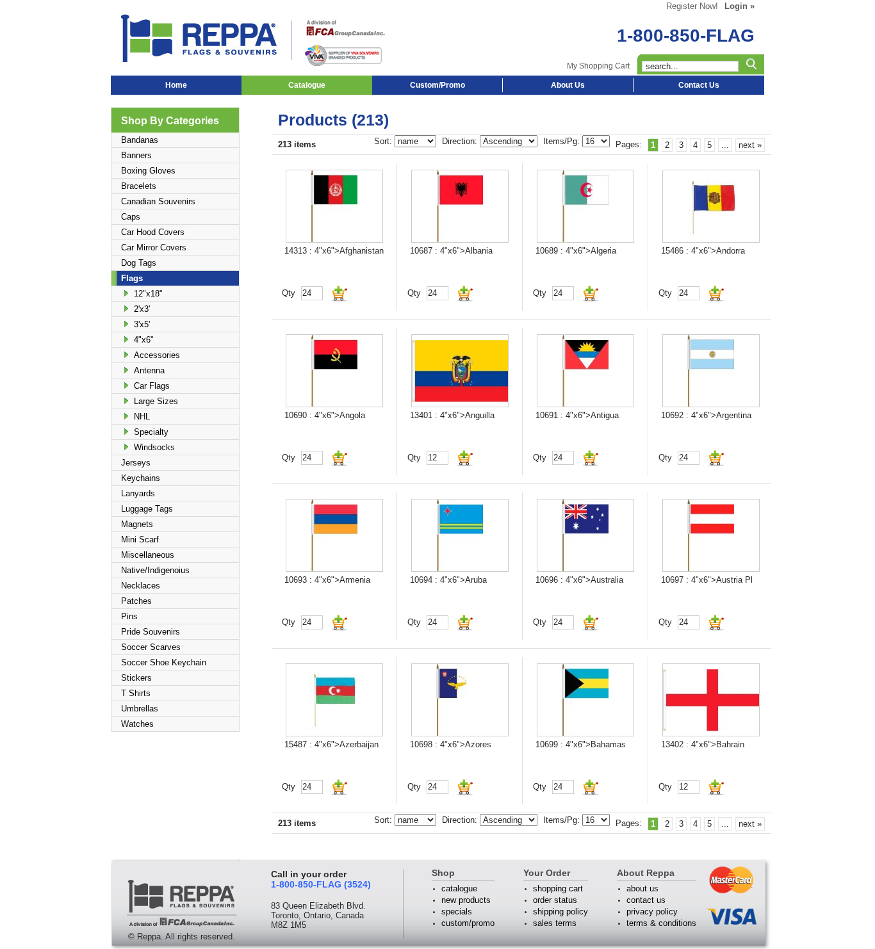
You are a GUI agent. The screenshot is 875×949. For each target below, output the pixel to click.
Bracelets (138, 186)
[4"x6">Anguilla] (460, 370)
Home (176, 85)
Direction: (461, 141)
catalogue (459, 888)
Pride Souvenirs (150, 632)
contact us (646, 900)
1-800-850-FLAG (686, 35)
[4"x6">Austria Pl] (711, 535)
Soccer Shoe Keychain (163, 662)
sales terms (555, 923)
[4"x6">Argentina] (711, 370)
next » (750, 145)
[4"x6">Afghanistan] (334, 206)
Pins (129, 616)
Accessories (157, 355)
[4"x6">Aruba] (460, 535)
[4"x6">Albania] (460, 206)
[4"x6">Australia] (585, 535)
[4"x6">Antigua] (585, 370)
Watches (137, 724)
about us (642, 888)
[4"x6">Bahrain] (711, 699)
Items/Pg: (562, 141)
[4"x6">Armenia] (334, 535)
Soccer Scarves (151, 647)
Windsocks (154, 447)
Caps (130, 217)
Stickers (136, 678)
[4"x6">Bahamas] (585, 699)
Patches (136, 601)
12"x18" (148, 293)
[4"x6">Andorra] (711, 206)
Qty (288, 293)
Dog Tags (138, 263)
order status (555, 900)
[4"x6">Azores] (460, 699)
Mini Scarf (140, 539)
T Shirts (136, 693)
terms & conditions (661, 923)
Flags (132, 278)
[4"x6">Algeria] (585, 206)
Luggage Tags (147, 509)
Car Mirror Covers (153, 247)
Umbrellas (139, 708)
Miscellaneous (147, 555)
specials (456, 911)
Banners (136, 155)
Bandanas (139, 140)
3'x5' (142, 324)
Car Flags (152, 386)
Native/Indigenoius (155, 570)
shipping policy (560, 911)
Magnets (137, 524)
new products (466, 900)
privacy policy (652, 911)
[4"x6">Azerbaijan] (334, 699)
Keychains (140, 478)
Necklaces (140, 585)
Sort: (384, 141)
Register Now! (692, 6)
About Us (568, 85)
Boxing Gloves (148, 170)
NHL (142, 416)
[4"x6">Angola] (334, 370)
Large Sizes (156, 401)
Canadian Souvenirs (158, 201)
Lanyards (138, 493)
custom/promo (468, 923)
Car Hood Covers (152, 232)
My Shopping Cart (598, 65)
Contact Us (698, 85)
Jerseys (136, 462)
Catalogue (306, 85)
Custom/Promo (437, 85)
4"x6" (144, 340)
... (725, 145)
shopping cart (558, 888)
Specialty (151, 432)
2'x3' (142, 309)
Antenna (149, 370)
